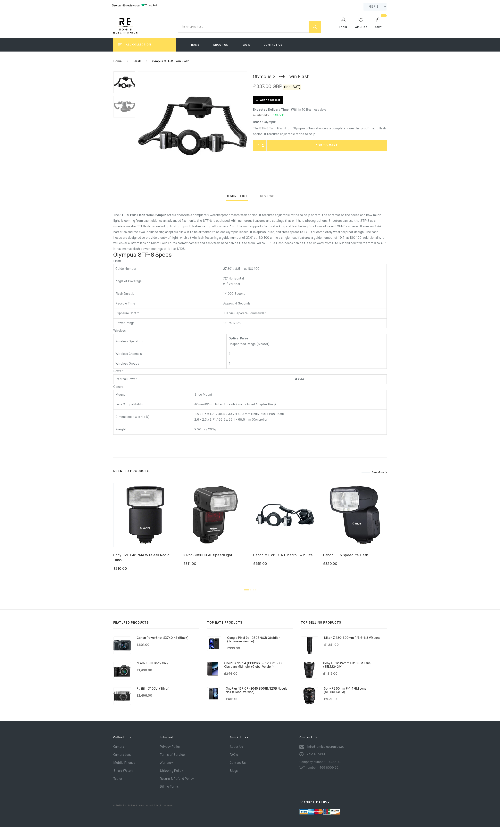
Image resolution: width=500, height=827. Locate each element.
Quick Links (239, 737)
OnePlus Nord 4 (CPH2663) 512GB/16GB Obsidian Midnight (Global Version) (253, 665)
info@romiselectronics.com (327, 747)
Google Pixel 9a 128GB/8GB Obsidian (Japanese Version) (253, 639)
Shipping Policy (171, 771)
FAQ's (246, 45)
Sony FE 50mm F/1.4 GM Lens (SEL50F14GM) (345, 690)
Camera (118, 747)
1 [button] (246, 589)
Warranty (166, 763)
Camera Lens (122, 755)
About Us (220, 45)
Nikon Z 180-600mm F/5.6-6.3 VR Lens (352, 638)
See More (378, 472)
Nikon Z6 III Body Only (152, 663)
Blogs (234, 771)
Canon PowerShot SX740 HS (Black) (162, 638)
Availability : (262, 115)
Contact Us (273, 45)
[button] (378, 23)
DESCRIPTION (237, 196)
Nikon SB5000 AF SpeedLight (207, 555)
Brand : (258, 122)
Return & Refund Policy (177, 779)
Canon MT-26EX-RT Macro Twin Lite (283, 555)
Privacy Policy (170, 747)
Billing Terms (169, 786)
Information (169, 737)
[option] (192, 125)
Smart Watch (123, 771)
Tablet (117, 779)
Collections (122, 737)
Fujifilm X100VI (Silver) (153, 688)
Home (195, 45)
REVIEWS (267, 196)
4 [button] (255, 589)
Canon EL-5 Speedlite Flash (345, 555)
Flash (137, 61)
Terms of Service (172, 755)
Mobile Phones (124, 763)
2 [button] (250, 589)
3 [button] (253, 589)
